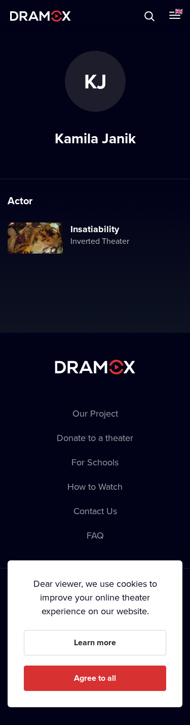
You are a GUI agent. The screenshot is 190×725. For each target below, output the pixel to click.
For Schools (95, 462)
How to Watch (95, 486)
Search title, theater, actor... (71, 16)
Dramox (40, 16)
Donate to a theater (95, 437)
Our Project (95, 413)
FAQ (95, 535)
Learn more (95, 642)
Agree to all (95, 678)
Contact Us (95, 511)
